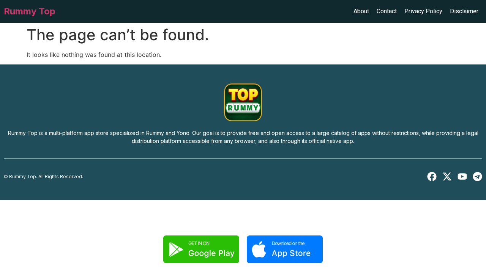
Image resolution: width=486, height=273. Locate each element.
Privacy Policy (423, 11)
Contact (387, 11)
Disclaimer (464, 11)
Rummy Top (29, 11)
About (361, 11)
